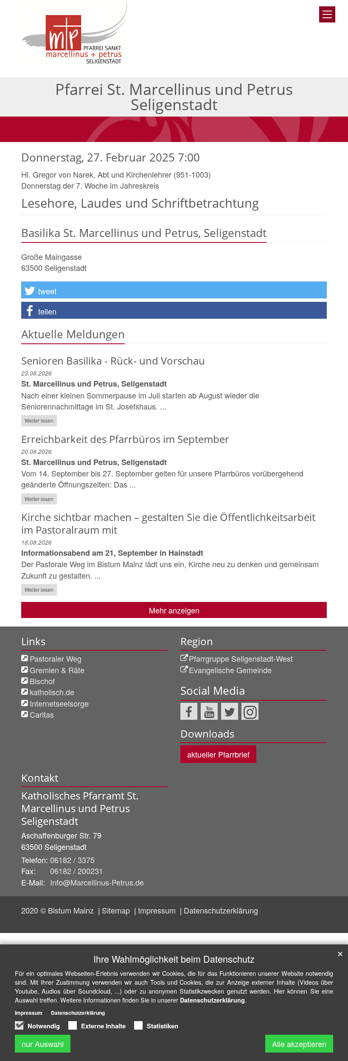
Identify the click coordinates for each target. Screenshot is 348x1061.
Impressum (158, 910)
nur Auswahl (43, 1043)
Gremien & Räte (57, 669)
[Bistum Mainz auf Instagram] (249, 711)
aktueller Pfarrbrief (218, 754)
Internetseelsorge (59, 703)
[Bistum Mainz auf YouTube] (209, 711)
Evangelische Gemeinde (230, 669)
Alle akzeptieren (299, 1043)
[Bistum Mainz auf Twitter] (229, 711)
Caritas (42, 714)
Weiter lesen (39, 420)
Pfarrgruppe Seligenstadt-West (241, 658)
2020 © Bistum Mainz (58, 910)
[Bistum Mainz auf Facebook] (188, 711)
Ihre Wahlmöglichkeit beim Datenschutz (174, 958)
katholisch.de (52, 691)
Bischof (42, 680)
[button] (174, 289)
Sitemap (117, 910)
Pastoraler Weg (55, 658)
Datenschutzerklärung (221, 910)
